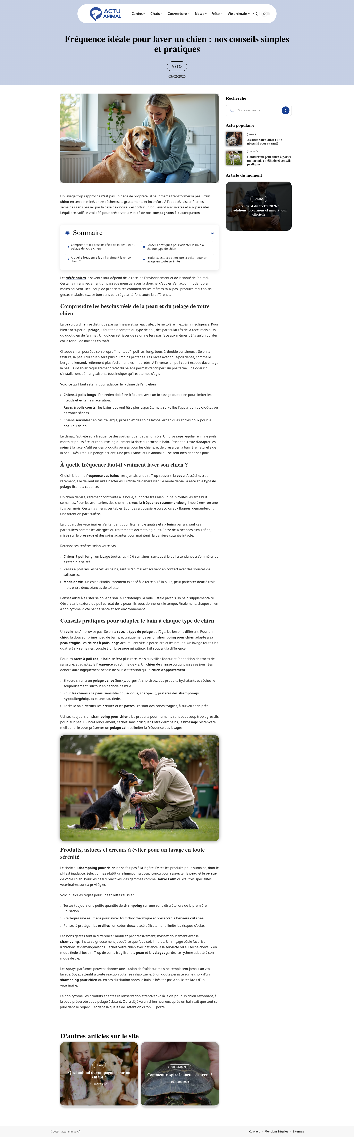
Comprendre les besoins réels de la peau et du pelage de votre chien (103, 246)
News (99, 1065)
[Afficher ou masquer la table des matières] (158, 233)
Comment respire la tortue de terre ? (179, 1075)
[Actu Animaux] (105, 14)
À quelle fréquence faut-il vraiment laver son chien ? (102, 259)
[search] (255, 13)
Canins (252, 151)
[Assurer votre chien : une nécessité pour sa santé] (234, 139)
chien (64, 201)
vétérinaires (76, 278)
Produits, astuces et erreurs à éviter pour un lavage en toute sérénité (177, 259)
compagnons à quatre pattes (176, 212)
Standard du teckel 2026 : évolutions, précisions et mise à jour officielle (259, 210)
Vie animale (179, 1067)
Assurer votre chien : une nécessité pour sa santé (264, 141)
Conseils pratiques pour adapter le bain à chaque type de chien (175, 247)
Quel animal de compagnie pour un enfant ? (99, 1074)
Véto (177, 66)
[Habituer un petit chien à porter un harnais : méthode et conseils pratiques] (234, 158)
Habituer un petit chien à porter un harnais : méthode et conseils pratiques (269, 160)
